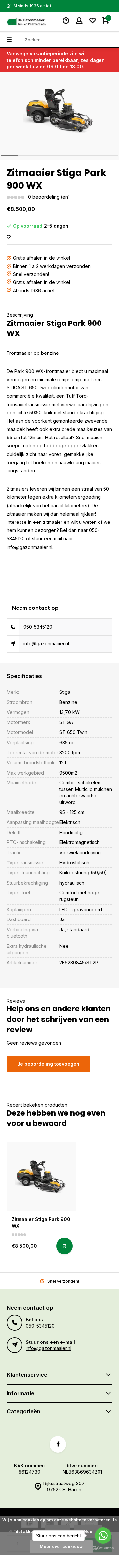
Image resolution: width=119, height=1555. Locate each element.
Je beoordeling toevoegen (48, 1064)
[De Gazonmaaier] (26, 21)
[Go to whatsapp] (103, 1535)
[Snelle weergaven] (64, 1246)
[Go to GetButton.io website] (103, 1548)
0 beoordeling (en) (49, 197)
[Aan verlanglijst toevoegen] (9, 237)
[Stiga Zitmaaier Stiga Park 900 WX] (41, 1176)
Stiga (65, 692)
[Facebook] (58, 1444)
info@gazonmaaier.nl (46, 643)
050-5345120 (37, 627)
